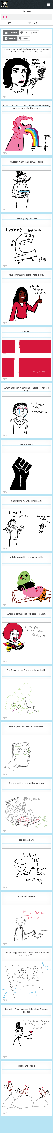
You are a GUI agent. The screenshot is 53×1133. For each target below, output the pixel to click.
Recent (12, 38)
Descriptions (31, 32)
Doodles (13, 32)
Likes (25, 38)
